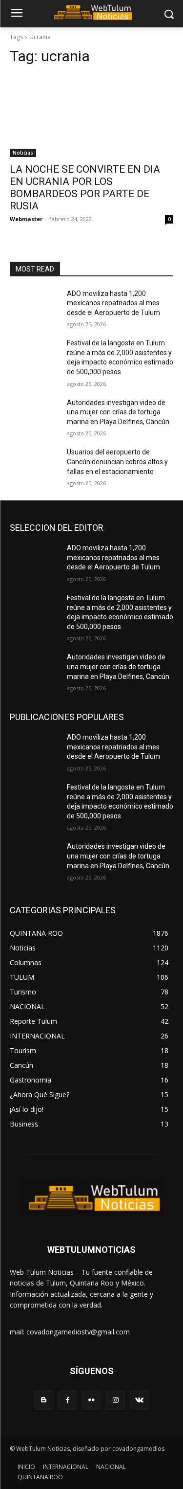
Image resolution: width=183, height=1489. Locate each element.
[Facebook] (67, 1400)
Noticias (23, 152)
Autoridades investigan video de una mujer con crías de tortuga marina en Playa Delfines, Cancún (118, 412)
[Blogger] (43, 1400)
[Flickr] (91, 1400)
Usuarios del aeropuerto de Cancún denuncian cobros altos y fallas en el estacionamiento (117, 461)
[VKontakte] (139, 1400)
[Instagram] (115, 1400)
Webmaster (26, 219)
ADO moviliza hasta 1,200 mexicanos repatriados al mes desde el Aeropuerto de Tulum (113, 303)
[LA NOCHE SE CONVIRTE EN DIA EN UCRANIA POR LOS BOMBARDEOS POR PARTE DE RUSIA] (91, 116)
